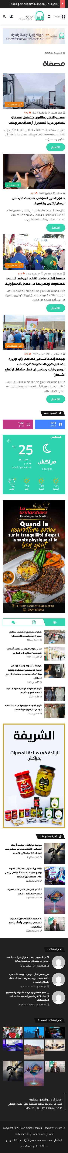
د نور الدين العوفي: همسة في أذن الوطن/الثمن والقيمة (38, 201)
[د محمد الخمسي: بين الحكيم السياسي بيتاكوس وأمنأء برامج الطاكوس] (54, 924)
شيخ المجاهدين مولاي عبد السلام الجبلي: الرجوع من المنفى (23, 708)
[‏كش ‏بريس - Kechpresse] (31, 16)
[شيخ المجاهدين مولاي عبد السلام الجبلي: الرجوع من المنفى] (54, 711)
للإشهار (58, 1140)
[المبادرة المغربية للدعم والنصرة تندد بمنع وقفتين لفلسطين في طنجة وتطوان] (13, 1032)
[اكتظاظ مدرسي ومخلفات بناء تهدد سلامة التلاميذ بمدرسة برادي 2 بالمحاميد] (34, 1049)
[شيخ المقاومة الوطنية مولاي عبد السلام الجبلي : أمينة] (54, 694)
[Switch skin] (5, 17)
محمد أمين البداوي (53, 273)
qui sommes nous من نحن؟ (38, 1140)
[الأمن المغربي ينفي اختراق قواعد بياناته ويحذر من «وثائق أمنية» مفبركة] (55, 1032)
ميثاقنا (43, 1146)
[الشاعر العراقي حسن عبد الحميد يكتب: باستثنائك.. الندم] (54, 901)
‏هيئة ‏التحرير (56, 354)
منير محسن (56, 112)
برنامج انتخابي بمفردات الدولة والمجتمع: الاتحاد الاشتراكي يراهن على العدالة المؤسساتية (23, 873)
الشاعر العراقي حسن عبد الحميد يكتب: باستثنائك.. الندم (30, 4)
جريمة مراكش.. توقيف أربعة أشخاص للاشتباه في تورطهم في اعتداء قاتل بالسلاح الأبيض (23, 849)
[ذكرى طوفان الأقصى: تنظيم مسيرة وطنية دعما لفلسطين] (54, 637)
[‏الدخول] (11, 17)
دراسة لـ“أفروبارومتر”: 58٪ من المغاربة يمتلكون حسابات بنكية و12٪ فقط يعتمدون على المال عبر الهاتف (23, 672)
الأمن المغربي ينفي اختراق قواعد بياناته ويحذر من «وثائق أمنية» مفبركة (28, 959)
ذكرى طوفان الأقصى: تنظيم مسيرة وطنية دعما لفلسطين (25, 634)
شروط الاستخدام (29, 1146)
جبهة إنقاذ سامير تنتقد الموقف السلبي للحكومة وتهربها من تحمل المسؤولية (35, 281)
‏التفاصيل (55, 147)
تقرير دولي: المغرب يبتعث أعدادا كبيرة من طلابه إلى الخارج (24, 651)
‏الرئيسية (58, 52)
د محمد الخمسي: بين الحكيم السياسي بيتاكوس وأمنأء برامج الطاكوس (25, 923)
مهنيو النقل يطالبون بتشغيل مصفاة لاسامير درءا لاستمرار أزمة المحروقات (37, 120)
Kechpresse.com (53, 1128)
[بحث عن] (49, 18)
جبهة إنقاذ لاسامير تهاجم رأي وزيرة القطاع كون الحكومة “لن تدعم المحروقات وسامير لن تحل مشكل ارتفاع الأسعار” (35, 367)
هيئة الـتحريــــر (13, 1140)
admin (59, 193)
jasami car (35, 1134)
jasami (49, 1134)
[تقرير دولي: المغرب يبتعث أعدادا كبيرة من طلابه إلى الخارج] (54, 654)
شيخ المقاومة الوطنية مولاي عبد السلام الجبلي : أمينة (24, 691)
